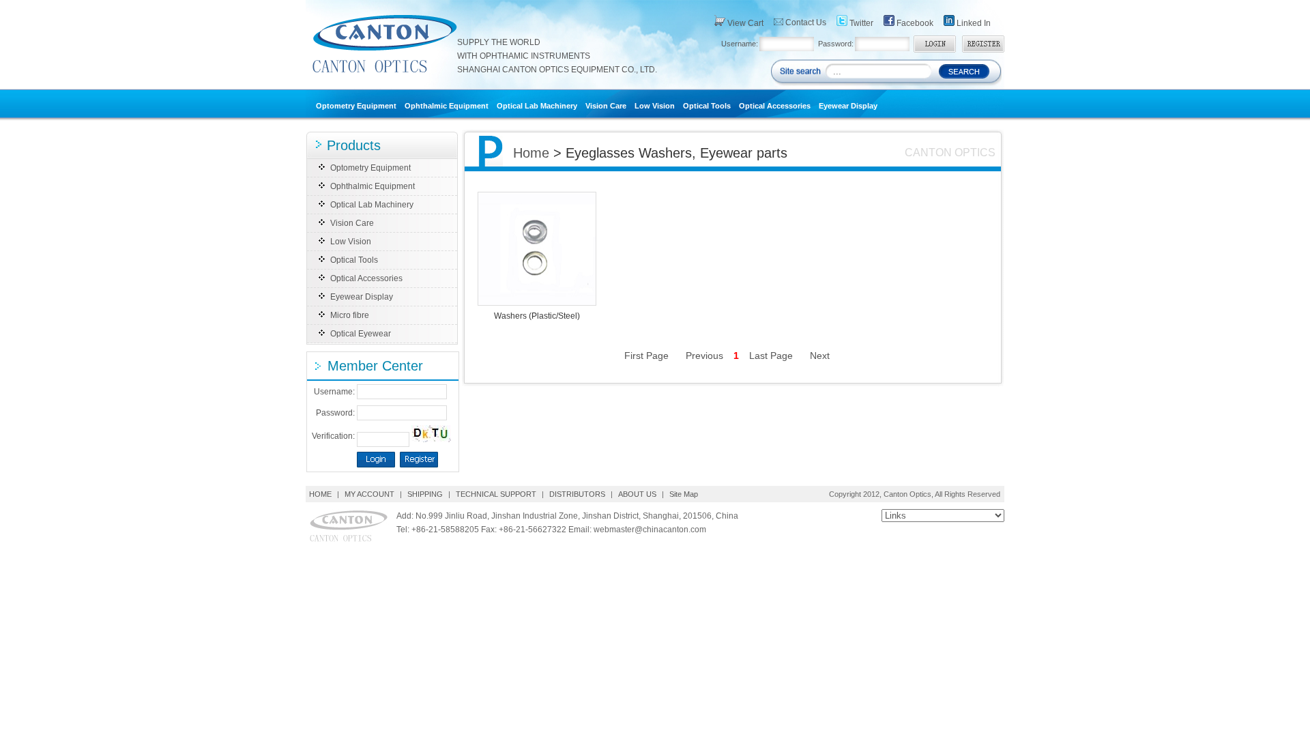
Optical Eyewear (360, 333)
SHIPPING (425, 494)
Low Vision (655, 106)
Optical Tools (707, 106)
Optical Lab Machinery (537, 106)
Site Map (683, 494)
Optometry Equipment (356, 106)
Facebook (913, 23)
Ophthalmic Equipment (447, 106)
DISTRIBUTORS (577, 494)
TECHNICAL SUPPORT (496, 494)
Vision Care (605, 106)
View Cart (744, 23)
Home (531, 152)
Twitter (860, 23)
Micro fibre (349, 315)
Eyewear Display (848, 106)
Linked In (973, 23)
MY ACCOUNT (369, 494)
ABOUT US (637, 494)
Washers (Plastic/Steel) (537, 316)
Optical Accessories (775, 106)
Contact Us (804, 22)
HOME (321, 494)
